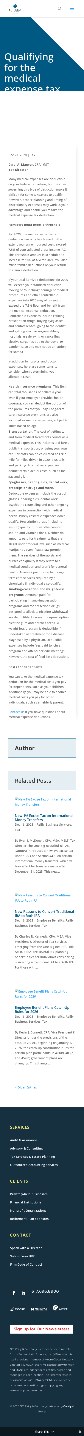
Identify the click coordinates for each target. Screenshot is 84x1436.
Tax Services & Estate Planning (32, 1157)
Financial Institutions (25, 1202)
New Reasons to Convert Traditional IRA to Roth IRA (44, 913)
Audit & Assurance (23, 1140)
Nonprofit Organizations (28, 1210)
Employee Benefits (50, 920)
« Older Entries (26, 1087)
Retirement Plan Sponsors (29, 1219)
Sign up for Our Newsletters (41, 1329)
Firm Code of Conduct (26, 1264)
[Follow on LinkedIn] (23, 1293)
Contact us (16, 712)
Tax (32, 155)
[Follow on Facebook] (14, 1293)
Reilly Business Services (54, 824)
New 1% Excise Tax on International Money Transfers (44, 817)
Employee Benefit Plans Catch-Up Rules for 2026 (42, 1009)
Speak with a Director (26, 1248)
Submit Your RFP (22, 1256)
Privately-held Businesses (29, 1194)
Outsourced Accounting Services (34, 1165)
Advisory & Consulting (26, 1148)
